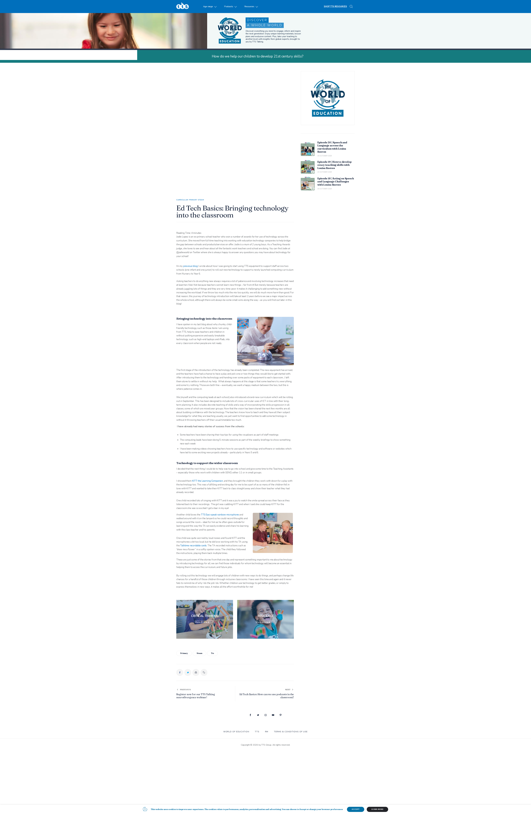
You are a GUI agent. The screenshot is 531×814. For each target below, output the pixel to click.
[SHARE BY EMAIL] (195, 672)
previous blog (190, 266)
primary (184, 653)
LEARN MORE (377, 809)
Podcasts (228, 6)
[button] (204, 672)
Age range (208, 6)
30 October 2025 (324, 156)
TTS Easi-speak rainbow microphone (220, 514)
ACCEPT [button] (356, 809)
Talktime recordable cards (193, 545)
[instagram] (265, 715)
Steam (201, 200)
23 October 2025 (324, 172)
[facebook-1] (250, 715)
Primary (193, 200)
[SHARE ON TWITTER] (187, 672)
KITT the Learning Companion (207, 480)
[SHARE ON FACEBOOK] (179, 672)
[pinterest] (280, 715)
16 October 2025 (324, 189)
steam (199, 653)
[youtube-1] (273, 715)
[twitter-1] (258, 715)
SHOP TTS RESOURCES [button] (335, 6)
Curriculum (182, 200)
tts (212, 653)
